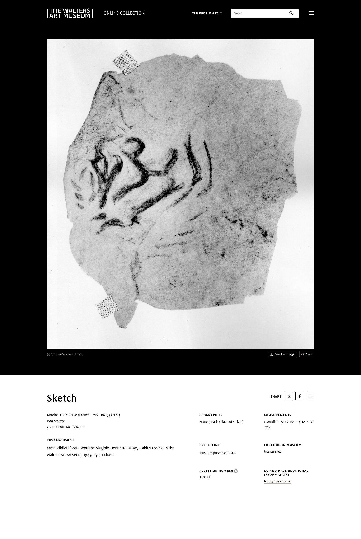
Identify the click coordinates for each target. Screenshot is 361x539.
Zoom (308, 354)
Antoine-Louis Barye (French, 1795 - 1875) (77, 415)
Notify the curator (277, 481)
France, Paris (208, 422)
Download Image (284, 354)
